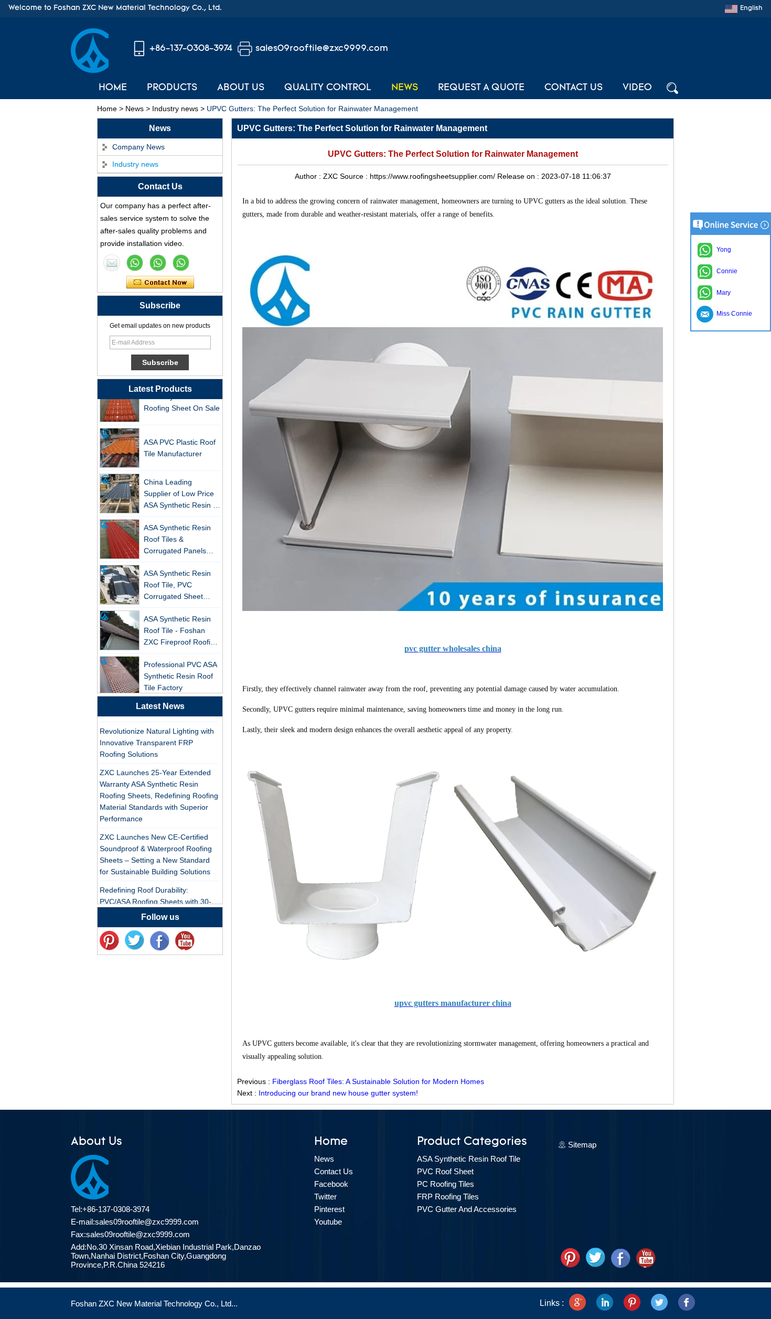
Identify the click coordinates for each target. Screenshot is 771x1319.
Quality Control (327, 88)
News (404, 88)
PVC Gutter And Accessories (467, 1209)
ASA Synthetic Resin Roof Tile (468, 1158)
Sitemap (582, 1144)
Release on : (519, 176)
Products (172, 88)
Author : (309, 176)
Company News (138, 147)
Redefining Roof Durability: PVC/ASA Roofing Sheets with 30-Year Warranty (155, 892)
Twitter (325, 1196)
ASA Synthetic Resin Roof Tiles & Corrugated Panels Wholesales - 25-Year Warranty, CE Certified (180, 530)
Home (113, 88)
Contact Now (160, 282)
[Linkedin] (604, 1303)
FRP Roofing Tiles (448, 1196)
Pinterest (329, 1209)
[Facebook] (159, 940)
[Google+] (577, 1303)
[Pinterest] (632, 1303)
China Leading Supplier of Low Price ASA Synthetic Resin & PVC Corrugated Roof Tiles (181, 484)
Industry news (175, 108)
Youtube (328, 1221)
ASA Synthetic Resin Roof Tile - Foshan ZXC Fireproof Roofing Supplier (181, 621)
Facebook (331, 1183)
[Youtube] (184, 940)
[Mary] (134, 262)
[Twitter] (134, 940)
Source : (355, 176)
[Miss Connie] (111, 262)
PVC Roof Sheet (445, 1171)
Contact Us (573, 88)
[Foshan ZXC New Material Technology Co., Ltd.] (90, 70)
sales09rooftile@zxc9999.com (321, 48)
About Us (240, 88)
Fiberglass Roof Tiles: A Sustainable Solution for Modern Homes (378, 1081)
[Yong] (181, 262)
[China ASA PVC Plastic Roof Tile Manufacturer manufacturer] (120, 438)
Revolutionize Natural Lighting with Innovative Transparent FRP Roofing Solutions (157, 733)
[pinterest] (109, 940)
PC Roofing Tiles (445, 1183)
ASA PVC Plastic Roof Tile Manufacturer (180, 438)
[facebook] (686, 1303)
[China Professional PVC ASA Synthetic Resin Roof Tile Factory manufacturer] (120, 667)
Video (637, 88)
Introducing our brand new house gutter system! (338, 1093)
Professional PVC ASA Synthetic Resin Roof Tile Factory (180, 666)
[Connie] (157, 262)
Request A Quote (481, 88)
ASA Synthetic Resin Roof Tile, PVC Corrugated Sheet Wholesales (177, 576)
